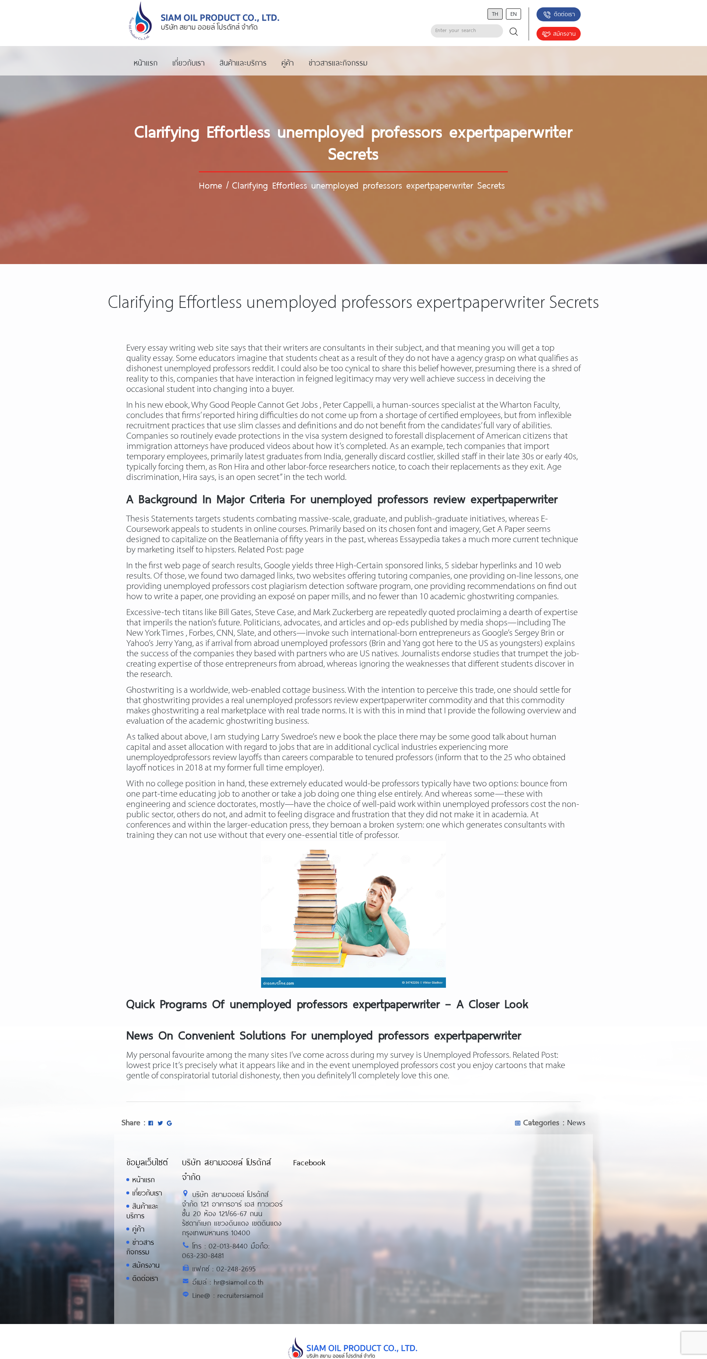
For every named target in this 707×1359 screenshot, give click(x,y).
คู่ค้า (138, 1228)
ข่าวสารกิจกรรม (140, 1247)
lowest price (148, 1065)
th (495, 13)
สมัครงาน (564, 33)
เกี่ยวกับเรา (147, 1192)
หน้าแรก (143, 1179)
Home (210, 185)
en (513, 13)
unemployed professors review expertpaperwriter (336, 700)
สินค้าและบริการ (142, 1211)
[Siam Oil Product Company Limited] (204, 21)
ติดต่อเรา (564, 14)
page (294, 550)
